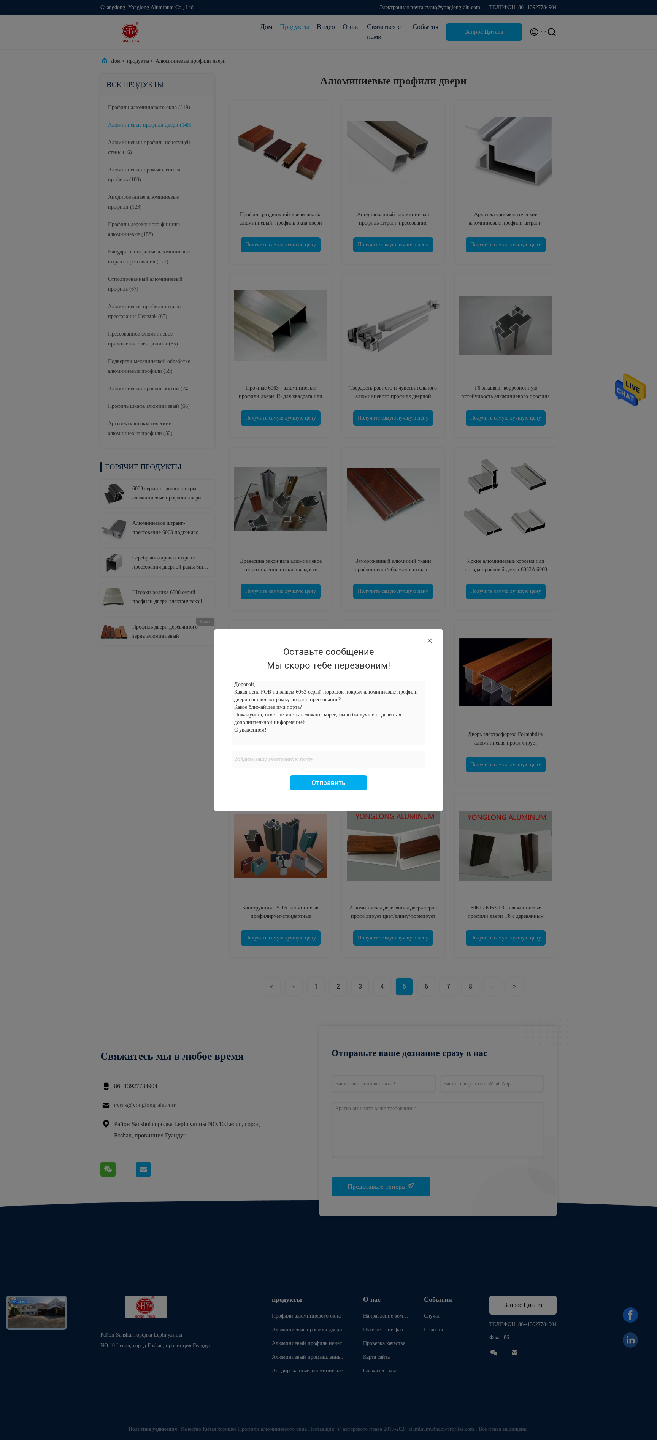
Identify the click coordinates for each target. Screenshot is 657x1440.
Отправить (328, 783)
